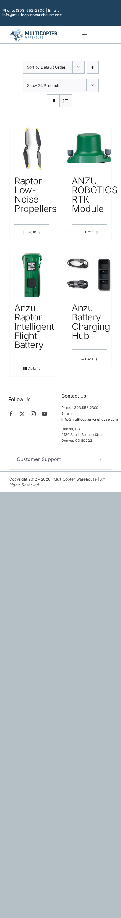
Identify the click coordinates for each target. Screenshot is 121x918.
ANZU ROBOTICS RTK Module (94, 194)
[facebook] (10, 413)
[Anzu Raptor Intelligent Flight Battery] (32, 275)
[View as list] (66, 101)
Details (34, 232)
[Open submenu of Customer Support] (100, 459)
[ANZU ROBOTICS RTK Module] (89, 148)
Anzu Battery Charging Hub (91, 321)
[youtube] (44, 413)
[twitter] (22, 413)
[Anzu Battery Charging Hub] (89, 275)
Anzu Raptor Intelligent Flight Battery (34, 326)
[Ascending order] (93, 67)
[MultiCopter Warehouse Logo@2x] (33, 29)
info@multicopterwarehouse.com (89, 419)
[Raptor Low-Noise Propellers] (32, 148)
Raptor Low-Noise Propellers (35, 194)
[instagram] (33, 413)
